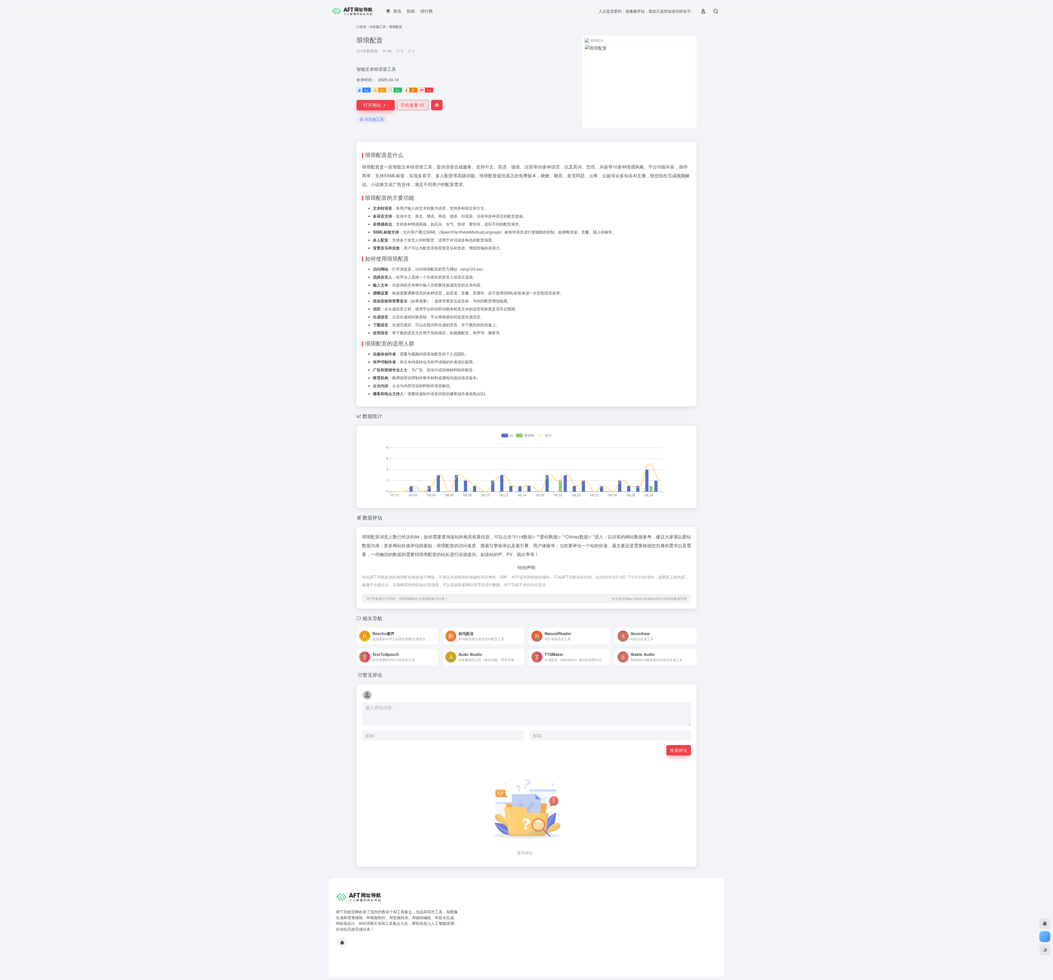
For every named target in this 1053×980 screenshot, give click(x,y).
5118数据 (522, 536)
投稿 (411, 11)
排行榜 (426, 11)
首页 (363, 26)
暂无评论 (372, 674)
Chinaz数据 (576, 536)
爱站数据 (548, 536)
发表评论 (678, 750)
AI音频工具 (378, 26)
